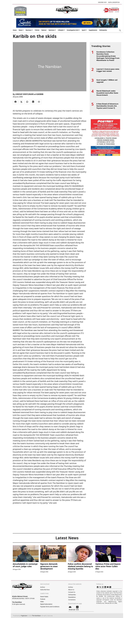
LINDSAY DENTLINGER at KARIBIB (29, 94)
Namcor (43, 30)
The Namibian (36, 616)
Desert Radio (44, 596)
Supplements (93, 30)
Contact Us (71, 592)
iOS (77, 609)
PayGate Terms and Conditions (49, 607)
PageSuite (24, 616)
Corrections (71, 600)
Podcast (42, 599)
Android (72, 609)
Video (42, 601)
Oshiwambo (103, 30)
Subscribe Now (102, 2)
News (20, 30)
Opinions (51, 30)
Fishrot (37, 30)
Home (15, 30)
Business (28, 30)
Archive (42, 587)
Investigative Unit (72, 30)
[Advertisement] (49, 510)
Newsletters (72, 597)
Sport (83, 30)
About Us (71, 590)
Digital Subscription (114, 2)
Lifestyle (60, 30)
